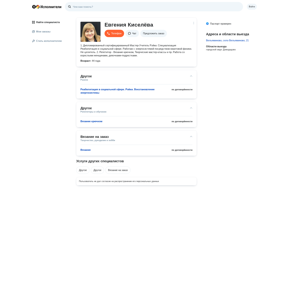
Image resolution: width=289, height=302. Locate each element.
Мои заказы (43, 31)
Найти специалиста (48, 22)
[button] (114, 33)
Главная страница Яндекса (34, 6)
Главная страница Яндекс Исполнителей (47, 6)
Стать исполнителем (49, 40)
